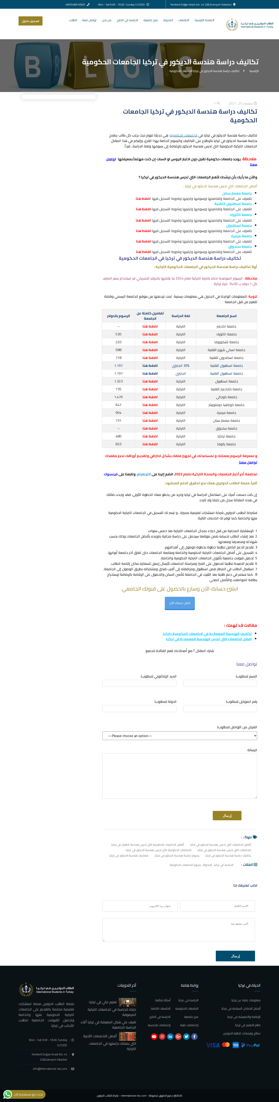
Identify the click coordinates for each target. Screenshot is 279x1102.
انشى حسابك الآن (179, 603)
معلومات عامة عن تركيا (245, 1000)
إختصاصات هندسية (159, 1025)
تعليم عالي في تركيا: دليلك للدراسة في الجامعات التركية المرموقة (112, 1008)
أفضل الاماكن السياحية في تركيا (240, 1008)
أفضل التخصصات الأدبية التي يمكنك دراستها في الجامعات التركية (109, 1042)
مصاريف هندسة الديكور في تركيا (128, 855)
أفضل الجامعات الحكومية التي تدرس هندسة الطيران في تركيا (147, 844)
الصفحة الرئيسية (204, 20)
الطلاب (73, 20)
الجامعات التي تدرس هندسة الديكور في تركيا (224, 850)
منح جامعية (150, 20)
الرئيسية (253, 70)
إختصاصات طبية (189, 1025)
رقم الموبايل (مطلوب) (241, 702)
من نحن (106, 20)
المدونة (168, 20)
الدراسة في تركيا (223, 864)
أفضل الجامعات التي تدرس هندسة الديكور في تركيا (220, 844)
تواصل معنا (89, 20)
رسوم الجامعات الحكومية (185, 864)
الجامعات (183, 20)
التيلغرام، (143, 474)
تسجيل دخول (30, 21)
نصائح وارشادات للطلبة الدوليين (241, 1033)
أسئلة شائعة (162, 1000)
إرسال (235, 956)
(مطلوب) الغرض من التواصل (237, 727)
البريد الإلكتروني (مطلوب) (159, 676)
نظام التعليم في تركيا (247, 1025)
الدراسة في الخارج (127, 20)
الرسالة (252, 750)
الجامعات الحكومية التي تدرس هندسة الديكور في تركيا (158, 850)
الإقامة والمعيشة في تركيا (243, 1017)
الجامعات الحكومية (183, 135)
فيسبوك (111, 474)
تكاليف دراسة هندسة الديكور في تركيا (228, 855)
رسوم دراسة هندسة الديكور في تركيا (177, 855)
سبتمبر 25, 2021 (241, 103)
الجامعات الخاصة (160, 1008)
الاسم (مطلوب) (246, 676)
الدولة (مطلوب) (166, 702)
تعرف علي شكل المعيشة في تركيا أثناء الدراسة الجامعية (108, 1024)
